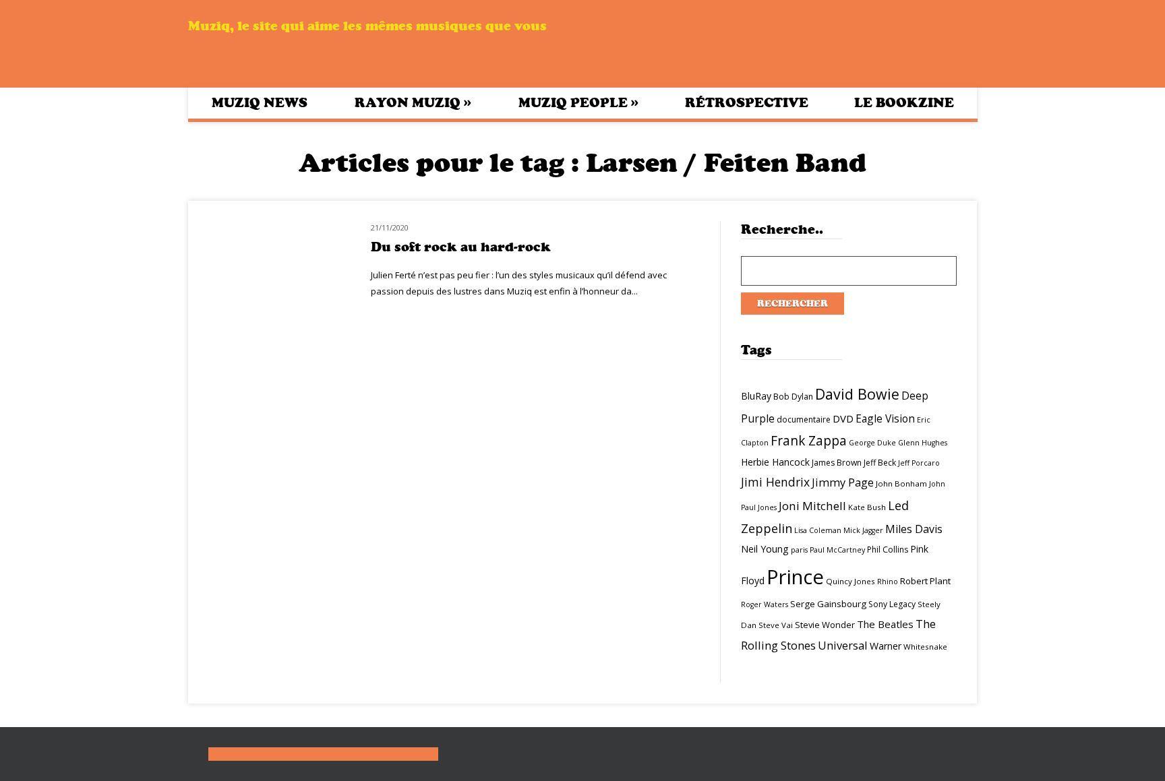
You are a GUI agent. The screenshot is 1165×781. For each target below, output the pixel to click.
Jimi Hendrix (775, 482)
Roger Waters (764, 604)
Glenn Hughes (922, 442)
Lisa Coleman (817, 530)
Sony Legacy (892, 604)
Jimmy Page (843, 482)
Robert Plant (925, 581)
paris (799, 550)
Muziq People (578, 102)
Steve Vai (775, 625)
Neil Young (765, 548)
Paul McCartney (837, 550)
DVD (843, 418)
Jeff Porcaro (919, 463)
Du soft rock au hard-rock (461, 247)
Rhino (887, 581)
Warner (885, 645)
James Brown (837, 462)
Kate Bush (867, 507)
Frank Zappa (809, 440)
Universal (843, 645)
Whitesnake (925, 647)
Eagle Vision (885, 418)
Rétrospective (746, 103)
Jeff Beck (880, 462)
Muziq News (259, 103)
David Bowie (857, 394)
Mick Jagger (863, 530)
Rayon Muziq (413, 102)
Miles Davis (914, 529)
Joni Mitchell (812, 505)
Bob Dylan (793, 396)
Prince (795, 576)
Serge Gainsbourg (828, 604)
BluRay (756, 395)
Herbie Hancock (775, 462)
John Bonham (901, 483)
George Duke (872, 442)
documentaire (804, 419)
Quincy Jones (850, 581)
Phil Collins (887, 549)
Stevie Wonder (825, 625)
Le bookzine (904, 103)
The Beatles (885, 624)
